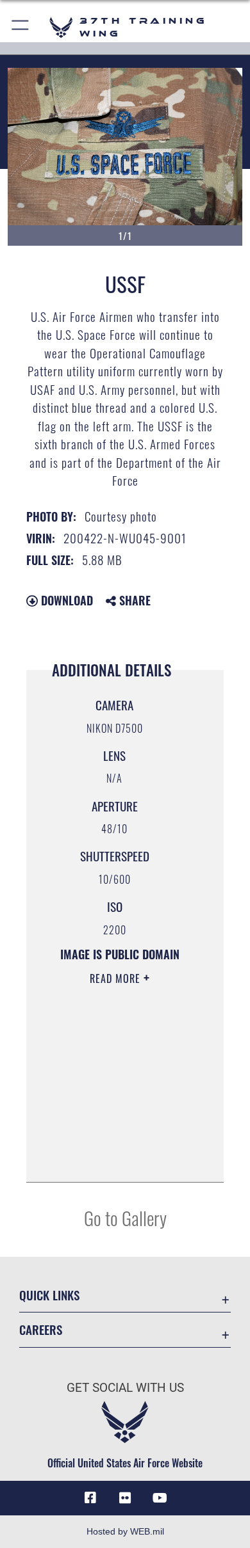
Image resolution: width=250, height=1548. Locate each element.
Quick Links (49, 1295)
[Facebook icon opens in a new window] (90, 1498)
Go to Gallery (125, 1217)
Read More (117, 978)
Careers (40, 1329)
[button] (21, 27)
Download (65, 600)
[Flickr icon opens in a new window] (125, 1498)
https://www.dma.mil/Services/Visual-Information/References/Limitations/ (119, 1158)
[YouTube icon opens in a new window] (159, 1498)
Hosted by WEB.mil (125, 1531)
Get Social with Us (125, 1387)
